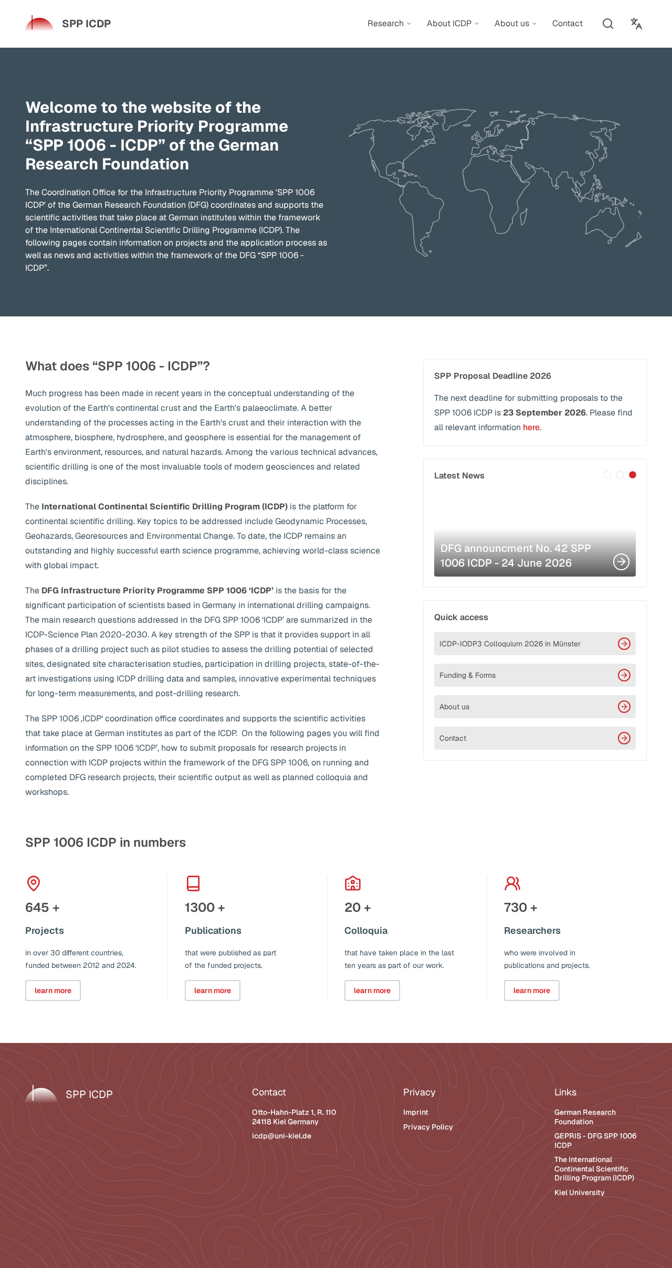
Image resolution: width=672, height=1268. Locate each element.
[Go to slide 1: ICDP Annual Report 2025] (607, 475)
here (531, 427)
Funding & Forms (467, 675)
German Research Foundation (585, 1116)
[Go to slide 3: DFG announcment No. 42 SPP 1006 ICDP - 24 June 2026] (632, 475)
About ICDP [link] (449, 23)
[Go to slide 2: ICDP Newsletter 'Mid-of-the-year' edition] (620, 475)
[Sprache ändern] (636, 23)
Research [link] (386, 23)
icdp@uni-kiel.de (281, 1136)
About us (454, 706)
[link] (68, 23)
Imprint (415, 1112)
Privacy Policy (428, 1127)
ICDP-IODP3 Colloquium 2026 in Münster (510, 643)
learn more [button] (53, 990)
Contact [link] (567, 23)
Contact (452, 738)
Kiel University (579, 1192)
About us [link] (512, 23)
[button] (607, 23)
